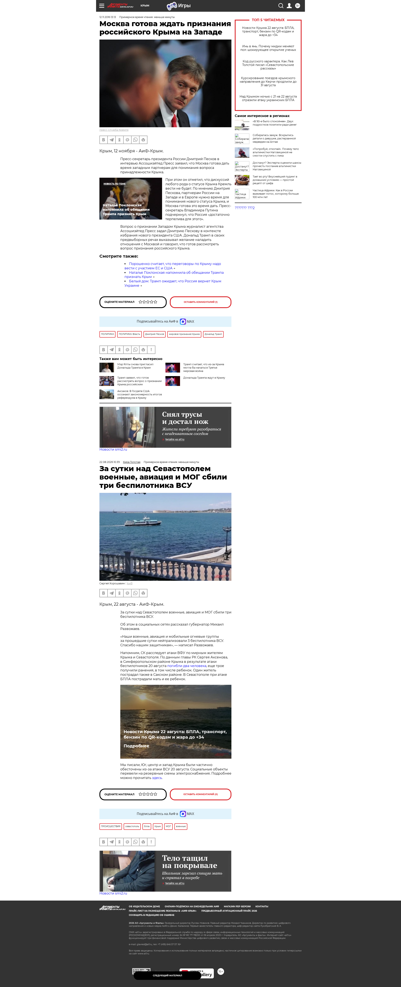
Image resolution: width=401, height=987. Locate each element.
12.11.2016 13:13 (107, 17)
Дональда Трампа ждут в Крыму (204, 377)
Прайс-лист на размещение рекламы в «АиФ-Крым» (163, 911)
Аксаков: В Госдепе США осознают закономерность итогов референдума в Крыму (139, 394)
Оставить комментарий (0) (200, 794)
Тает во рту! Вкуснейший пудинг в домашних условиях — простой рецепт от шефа (275, 180)
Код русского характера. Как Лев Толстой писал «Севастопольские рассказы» (268, 65)
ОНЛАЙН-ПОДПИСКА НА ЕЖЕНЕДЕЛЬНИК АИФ (192, 906)
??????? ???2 (245, 208)
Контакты (261, 906)
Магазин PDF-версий (237, 906)
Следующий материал (167, 975)
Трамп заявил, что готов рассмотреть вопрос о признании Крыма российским (139, 381)
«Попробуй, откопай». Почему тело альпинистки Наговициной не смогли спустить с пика (276, 152)
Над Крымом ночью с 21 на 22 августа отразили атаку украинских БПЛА (268, 98)
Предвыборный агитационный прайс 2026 (229, 911)
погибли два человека (186, 666)
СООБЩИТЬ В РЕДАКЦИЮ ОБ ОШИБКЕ (151, 915)
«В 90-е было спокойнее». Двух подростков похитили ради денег (275, 123)
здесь (157, 778)
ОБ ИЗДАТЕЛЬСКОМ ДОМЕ (144, 906)
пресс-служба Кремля (113, 129)
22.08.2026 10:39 (109, 462)
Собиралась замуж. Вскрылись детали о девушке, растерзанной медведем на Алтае (274, 138)
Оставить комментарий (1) (201, 302)
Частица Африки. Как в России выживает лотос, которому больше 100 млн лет (276, 194)
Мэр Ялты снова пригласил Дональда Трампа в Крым (135, 366)
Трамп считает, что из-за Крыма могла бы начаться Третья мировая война (203, 368)
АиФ (130, 583)
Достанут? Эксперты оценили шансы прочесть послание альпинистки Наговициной (277, 166)
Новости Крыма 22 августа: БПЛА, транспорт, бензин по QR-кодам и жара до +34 (268, 31)
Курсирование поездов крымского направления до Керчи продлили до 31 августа (268, 81)
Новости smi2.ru (113, 449)
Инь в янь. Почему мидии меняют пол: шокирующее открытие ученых (268, 48)
